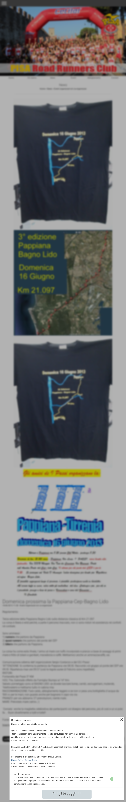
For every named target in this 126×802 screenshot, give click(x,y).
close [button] (122, 720)
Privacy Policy (31, 760)
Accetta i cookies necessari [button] (67, 794)
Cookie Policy (17, 760)
